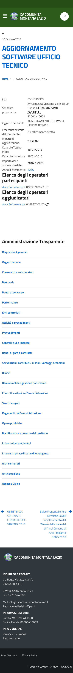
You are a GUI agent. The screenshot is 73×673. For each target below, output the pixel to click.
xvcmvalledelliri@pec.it (21, 606)
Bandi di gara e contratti (17, 353)
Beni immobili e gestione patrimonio (24, 383)
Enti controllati (11, 312)
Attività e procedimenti (16, 322)
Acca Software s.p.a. (14, 187)
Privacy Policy (29, 655)
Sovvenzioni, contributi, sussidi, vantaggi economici (33, 363)
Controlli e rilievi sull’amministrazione (25, 393)
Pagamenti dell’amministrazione (21, 413)
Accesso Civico (11, 483)
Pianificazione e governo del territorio (25, 433)
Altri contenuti (11, 463)
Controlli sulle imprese (16, 343)
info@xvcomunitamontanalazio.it (28, 602)
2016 (30, 170)
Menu (5, 16)
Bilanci (6, 373)
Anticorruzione (11, 473)
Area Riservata (9, 655)
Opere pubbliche (12, 423)
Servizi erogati (10, 403)
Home (5, 79)
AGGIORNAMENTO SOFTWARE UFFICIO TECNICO (31, 57)
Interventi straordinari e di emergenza (25, 453)
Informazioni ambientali (16, 443)
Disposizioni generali (14, 252)
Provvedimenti (11, 332)
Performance (10, 302)
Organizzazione (11, 262)
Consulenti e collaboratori (17, 272)
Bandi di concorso (13, 292)
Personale (8, 282)
